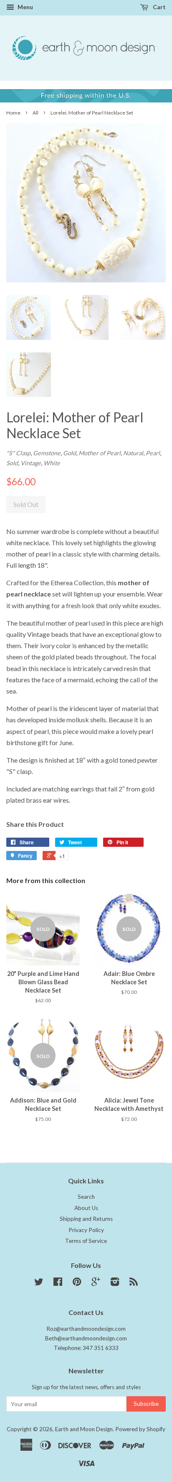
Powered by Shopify (140, 1429)
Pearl (153, 453)
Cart (159, 6)
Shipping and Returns (86, 1218)
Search (86, 1196)
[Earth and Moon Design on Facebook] (58, 1283)
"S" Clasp (18, 453)
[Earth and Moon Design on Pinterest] (76, 1283)
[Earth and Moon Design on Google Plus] (96, 1283)
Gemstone (47, 453)
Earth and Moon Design (84, 1429)
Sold (12, 463)
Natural (133, 453)
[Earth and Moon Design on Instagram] (114, 1283)
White (51, 463)
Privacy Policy (86, 1230)
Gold (69, 453)
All (35, 113)
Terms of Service (86, 1240)
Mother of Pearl (99, 453)
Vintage (30, 463)
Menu (24, 6)
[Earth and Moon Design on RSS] (133, 1283)
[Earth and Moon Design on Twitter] (38, 1283)
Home (13, 113)
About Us (86, 1208)
